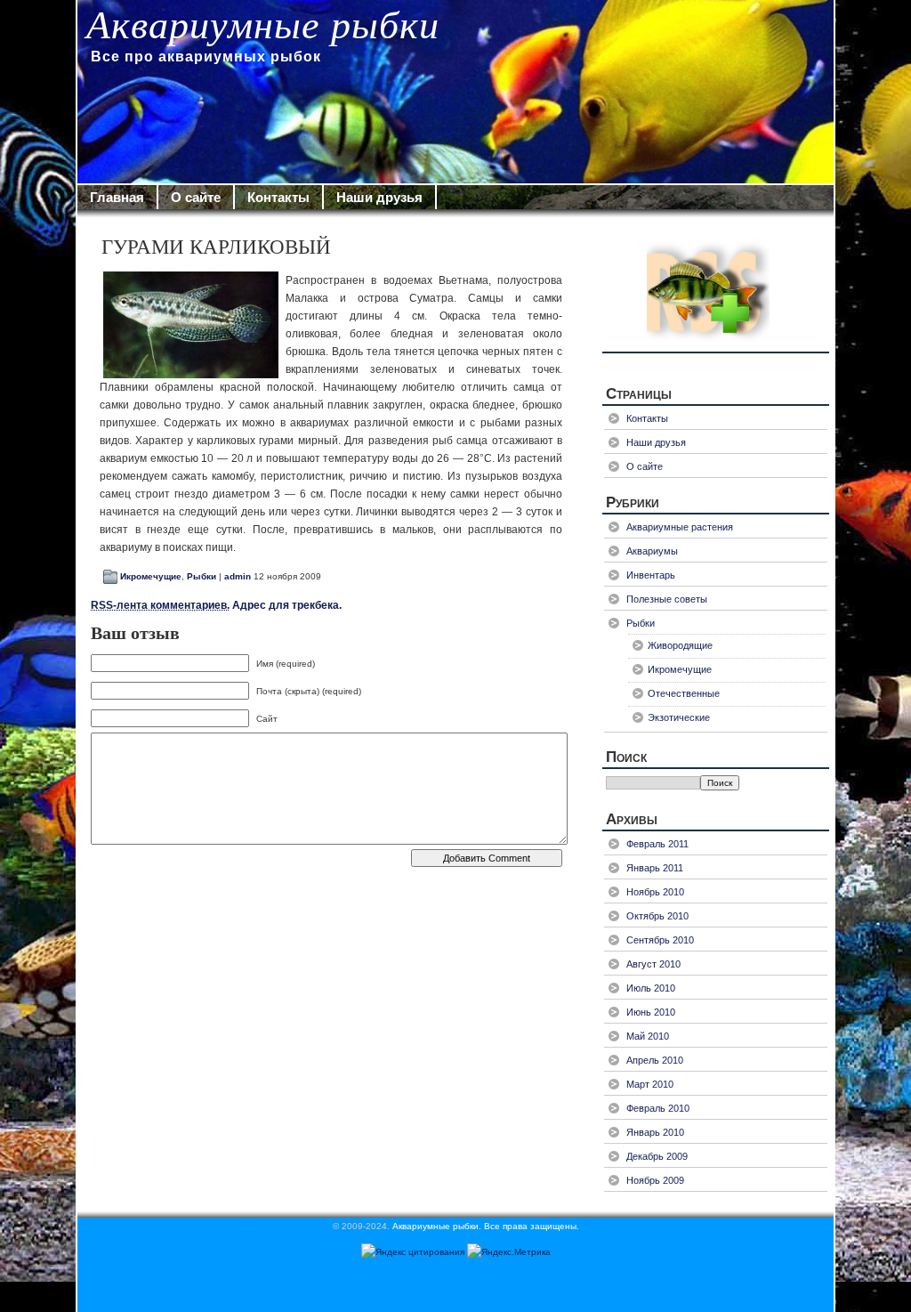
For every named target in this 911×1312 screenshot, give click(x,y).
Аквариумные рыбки (262, 25)
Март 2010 (649, 1084)
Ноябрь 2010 (655, 892)
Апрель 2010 (654, 1060)
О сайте (196, 197)
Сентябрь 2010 (660, 940)
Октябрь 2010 (657, 916)
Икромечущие (150, 576)
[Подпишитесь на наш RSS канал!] (716, 289)
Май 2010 (647, 1036)
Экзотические (679, 717)
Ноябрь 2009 (655, 1180)
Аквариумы (652, 551)
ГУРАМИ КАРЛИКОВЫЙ (216, 247)
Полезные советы (666, 599)
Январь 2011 (654, 868)
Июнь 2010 (650, 1012)
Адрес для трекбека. (216, 605)
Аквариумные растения (679, 527)
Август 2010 (653, 964)
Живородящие (680, 645)
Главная (117, 197)
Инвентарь (650, 575)
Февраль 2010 (657, 1108)
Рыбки (201, 576)
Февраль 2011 (657, 843)
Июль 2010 (650, 988)
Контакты (278, 197)
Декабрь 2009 (657, 1156)
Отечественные (684, 693)
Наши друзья (379, 197)
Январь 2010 (655, 1132)
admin (237, 576)
